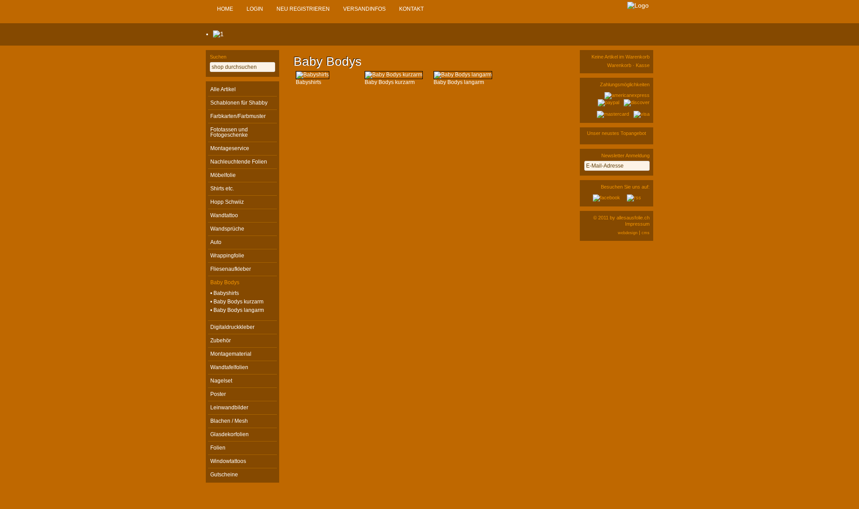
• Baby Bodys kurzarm (237, 302)
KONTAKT (411, 9)
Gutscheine (224, 474)
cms (646, 233)
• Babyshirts (224, 293)
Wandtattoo (224, 215)
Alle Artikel (223, 89)
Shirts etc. (222, 188)
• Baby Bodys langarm (237, 310)
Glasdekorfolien (229, 434)
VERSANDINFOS (364, 9)
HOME (225, 9)
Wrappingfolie (227, 255)
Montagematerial (230, 354)
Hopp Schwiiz (227, 202)
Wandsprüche (227, 229)
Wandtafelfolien (229, 367)
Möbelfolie (223, 175)
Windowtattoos (228, 461)
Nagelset (221, 381)
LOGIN (255, 9)
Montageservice (229, 148)
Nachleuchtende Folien (238, 162)
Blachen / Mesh (229, 421)
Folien (217, 448)
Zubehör (220, 340)
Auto (215, 242)
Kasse (643, 65)
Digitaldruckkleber (232, 327)
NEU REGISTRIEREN (303, 9)
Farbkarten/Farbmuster (238, 116)
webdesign (628, 233)
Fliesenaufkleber (230, 269)
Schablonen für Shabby (239, 103)
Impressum (637, 224)
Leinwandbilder (229, 407)
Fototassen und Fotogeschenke (229, 132)
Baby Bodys (224, 282)
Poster (218, 394)
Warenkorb (619, 65)
